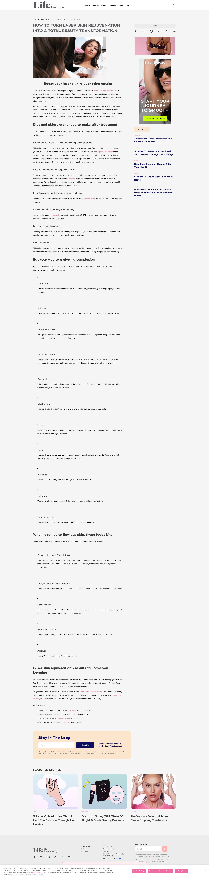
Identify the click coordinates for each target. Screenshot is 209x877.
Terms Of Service (108, 849)
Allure (75, 715)
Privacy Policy (97, 753)
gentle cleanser (106, 152)
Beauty (137, 173)
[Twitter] (143, 31)
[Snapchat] (166, 31)
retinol (72, 179)
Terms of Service (109, 753)
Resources (84, 851)
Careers (83, 849)
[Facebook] (135, 31)
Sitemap (106, 851)
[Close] (205, 870)
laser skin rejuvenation (103, 91)
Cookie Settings (139, 871)
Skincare (138, 135)
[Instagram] (151, 31)
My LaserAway (85, 846)
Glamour (66, 722)
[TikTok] (159, 31)
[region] (104, 871)
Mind (136, 148)
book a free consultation (91, 692)
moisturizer (90, 199)
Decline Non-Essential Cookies (160, 871)
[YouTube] (174, 31)
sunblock (55, 215)
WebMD (73, 711)
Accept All (181, 871)
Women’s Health (64, 718)
